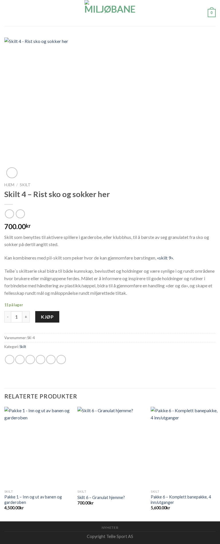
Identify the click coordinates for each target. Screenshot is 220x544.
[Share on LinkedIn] (61, 359)
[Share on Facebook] (20, 359)
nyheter (110, 527)
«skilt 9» (165, 257)
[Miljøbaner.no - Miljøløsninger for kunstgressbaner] (110, 13)
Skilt (25, 184)
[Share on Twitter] (30, 359)
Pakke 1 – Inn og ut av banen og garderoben (33, 499)
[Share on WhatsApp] (9, 359)
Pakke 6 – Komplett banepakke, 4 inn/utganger (181, 499)
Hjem (9, 184)
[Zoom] (11, 172)
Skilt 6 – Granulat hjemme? (101, 497)
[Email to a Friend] (40, 359)
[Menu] (7, 13)
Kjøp (47, 316)
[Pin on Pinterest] (51, 359)
